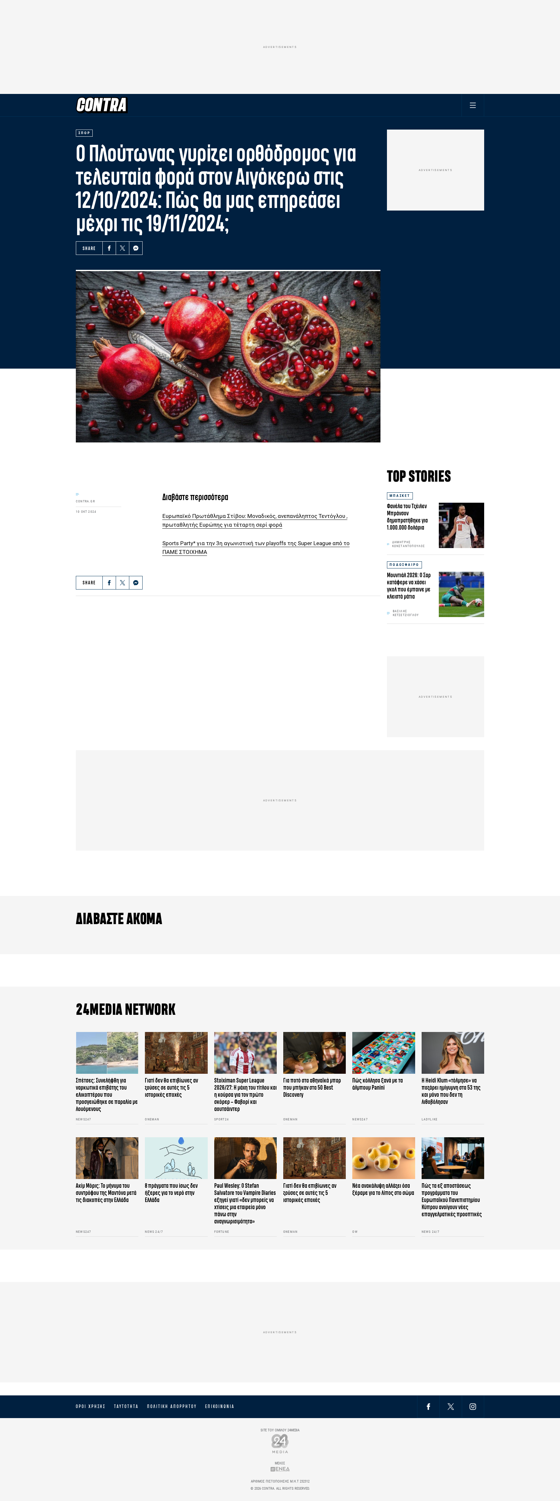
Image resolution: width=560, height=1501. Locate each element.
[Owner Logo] (280, 1443)
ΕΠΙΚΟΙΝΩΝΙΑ (220, 1406)
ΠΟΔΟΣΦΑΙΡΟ (404, 565)
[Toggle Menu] (472, 105)
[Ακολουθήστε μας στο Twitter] (451, 1406)
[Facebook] (109, 248)
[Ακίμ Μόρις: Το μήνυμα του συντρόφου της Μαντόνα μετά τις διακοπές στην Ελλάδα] (107, 1158)
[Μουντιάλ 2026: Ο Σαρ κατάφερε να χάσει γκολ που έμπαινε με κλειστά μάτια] (461, 594)
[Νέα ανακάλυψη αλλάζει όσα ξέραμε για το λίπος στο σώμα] (383, 1158)
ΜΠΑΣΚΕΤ (400, 496)
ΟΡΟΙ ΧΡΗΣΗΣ (91, 1406)
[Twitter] (122, 248)
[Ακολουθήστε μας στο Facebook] (428, 1406)
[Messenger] (135, 248)
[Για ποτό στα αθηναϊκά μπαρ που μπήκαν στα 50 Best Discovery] (314, 1053)
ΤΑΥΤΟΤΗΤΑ (126, 1406)
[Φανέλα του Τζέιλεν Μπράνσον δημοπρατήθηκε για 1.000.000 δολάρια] (461, 525)
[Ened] (280, 1469)
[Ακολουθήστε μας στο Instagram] (473, 1406)
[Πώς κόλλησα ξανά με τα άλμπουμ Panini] (383, 1053)
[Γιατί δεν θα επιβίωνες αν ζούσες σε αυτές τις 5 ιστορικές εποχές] (176, 1053)
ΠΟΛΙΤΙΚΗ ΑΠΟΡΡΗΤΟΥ (172, 1406)
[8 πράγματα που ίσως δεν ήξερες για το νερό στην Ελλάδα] (176, 1158)
